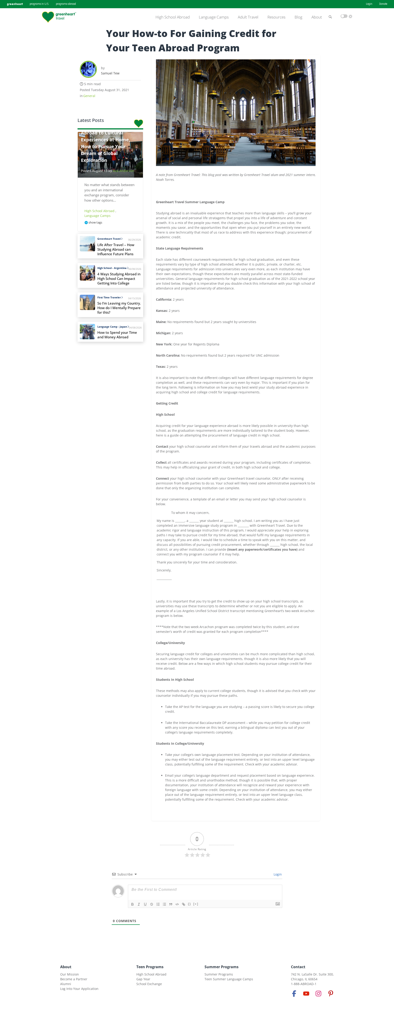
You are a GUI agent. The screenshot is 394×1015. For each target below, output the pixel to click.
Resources (276, 17)
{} (189, 904)
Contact (298, 966)
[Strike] (151, 904)
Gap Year (143, 979)
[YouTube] (306, 993)
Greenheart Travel (109, 238)
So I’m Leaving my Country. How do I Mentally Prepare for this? (119, 308)
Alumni (65, 984)
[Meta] (294, 993)
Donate (383, 4)
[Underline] (145, 904)
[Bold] (132, 904)
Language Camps (214, 17)
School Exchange (149, 984)
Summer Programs (221, 966)
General (89, 96)
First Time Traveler (109, 297)
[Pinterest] (330, 993)
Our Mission (69, 974)
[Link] (183, 904)
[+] (195, 904)
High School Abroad (173, 17)
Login (369, 4)
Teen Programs (149, 966)
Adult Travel (248, 17)
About (316, 17)
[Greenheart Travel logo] (59, 17)
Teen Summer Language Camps (229, 979)
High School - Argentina (112, 267)
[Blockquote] (171, 904)
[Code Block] (177, 904)
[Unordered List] (164, 904)
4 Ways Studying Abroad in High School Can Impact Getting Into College (118, 278)
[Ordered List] (158, 904)
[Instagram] (318, 993)
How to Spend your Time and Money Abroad (117, 334)
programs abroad (66, 4)
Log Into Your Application (79, 988)
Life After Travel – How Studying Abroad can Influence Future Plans (115, 249)
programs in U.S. (39, 4)
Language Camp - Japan (112, 326)
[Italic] (139, 904)
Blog (298, 17)
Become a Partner (73, 979)
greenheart (15, 4)
